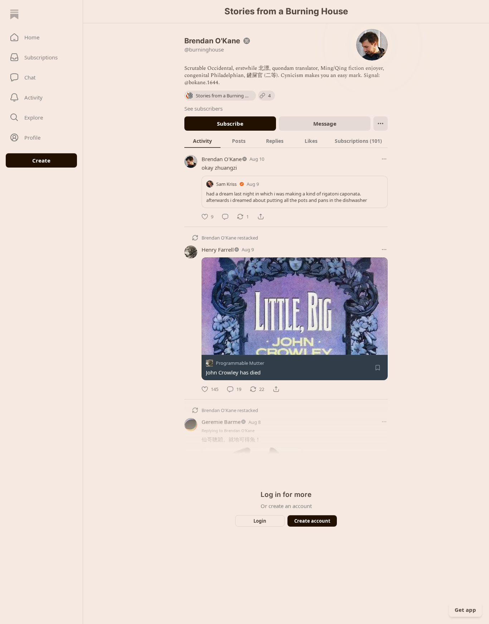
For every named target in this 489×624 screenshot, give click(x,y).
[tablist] (286, 141)
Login (259, 521)
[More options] (384, 159)
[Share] (261, 216)
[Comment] (225, 216)
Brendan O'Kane (222, 159)
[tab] (202, 141)
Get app (465, 609)
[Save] (377, 368)
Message (325, 123)
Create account (312, 521)
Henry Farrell (218, 249)
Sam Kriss (226, 184)
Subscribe (230, 123)
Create (41, 160)
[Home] (14, 14)
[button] (41, 37)
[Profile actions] (380, 123)
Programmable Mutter (240, 363)
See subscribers (203, 108)
